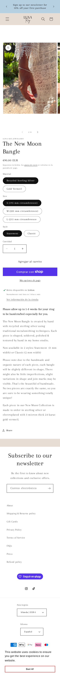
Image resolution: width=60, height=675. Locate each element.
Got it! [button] (30, 669)
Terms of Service (16, 537)
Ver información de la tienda (22, 299)
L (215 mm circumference (22, 219)
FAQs (9, 545)
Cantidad (7, 241)
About (10, 505)
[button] (7, 19)
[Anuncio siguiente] (53, 6)
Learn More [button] (24, 660)
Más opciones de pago (30, 280)
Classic (32, 233)
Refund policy (14, 562)
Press (9, 554)
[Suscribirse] (49, 488)
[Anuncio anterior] (6, 6)
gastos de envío (31, 165)
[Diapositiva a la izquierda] (22, 132)
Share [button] (9, 430)
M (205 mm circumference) (22, 211)
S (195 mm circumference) (22, 203)
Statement (12, 233)
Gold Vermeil (14, 188)
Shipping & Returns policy (21, 513)
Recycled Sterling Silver (20, 180)
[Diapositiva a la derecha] (37, 132)
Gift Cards (12, 521)
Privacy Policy (14, 529)
